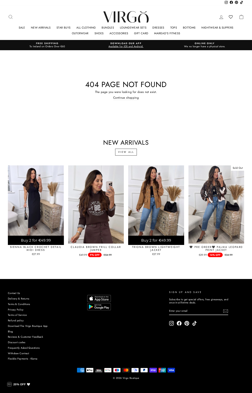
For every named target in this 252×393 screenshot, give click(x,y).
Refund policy (16, 320)
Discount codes (16, 342)
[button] (18, 384)
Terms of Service (17, 315)
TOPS (173, 28)
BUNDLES (108, 28)
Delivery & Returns (18, 298)
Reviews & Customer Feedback (25, 337)
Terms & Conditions (19, 304)
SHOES (99, 33)
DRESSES (158, 28)
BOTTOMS (189, 28)
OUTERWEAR (80, 33)
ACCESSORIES (118, 33)
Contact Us (14, 293)
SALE (22, 28)
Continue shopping (126, 98)
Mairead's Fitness (167, 33)
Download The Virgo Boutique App (28, 326)
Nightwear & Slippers (217, 28)
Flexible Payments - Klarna (22, 359)
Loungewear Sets (133, 28)
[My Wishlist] (230, 16)
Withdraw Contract (18, 353)
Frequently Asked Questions (24, 348)
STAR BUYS (63, 28)
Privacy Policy (15, 309)
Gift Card (141, 33)
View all (126, 152)
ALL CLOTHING (86, 28)
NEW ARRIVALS (41, 28)
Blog (10, 331)
